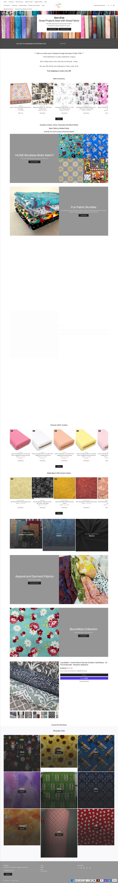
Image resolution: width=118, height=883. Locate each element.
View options (43, 113)
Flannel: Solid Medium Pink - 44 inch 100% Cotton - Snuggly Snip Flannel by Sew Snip (20, 454)
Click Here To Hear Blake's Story (59, 244)
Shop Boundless (83, 635)
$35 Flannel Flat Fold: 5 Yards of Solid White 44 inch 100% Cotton (42, 404)
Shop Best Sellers (52, 29)
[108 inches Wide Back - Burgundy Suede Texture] (86, 488)
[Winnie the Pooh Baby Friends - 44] (64, 93)
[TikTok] (90, 868)
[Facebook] (78, 868)
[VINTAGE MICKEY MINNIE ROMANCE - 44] (86, 93)
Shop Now (26, 538)
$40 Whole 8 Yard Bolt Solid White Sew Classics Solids (20, 404)
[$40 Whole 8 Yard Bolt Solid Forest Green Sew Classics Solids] (64, 389)
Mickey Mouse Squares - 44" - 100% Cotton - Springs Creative (42, 108)
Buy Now (59, 539)
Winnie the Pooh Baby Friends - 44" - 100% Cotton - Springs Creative (64, 108)
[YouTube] (87, 868)
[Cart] (113, 5)
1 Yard (61, 325)
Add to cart (20, 113)
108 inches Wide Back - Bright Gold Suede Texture (64, 502)
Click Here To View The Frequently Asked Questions (59, 367)
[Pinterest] (84, 868)
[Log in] (111, 5)
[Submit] (113, 43)
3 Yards (66, 325)
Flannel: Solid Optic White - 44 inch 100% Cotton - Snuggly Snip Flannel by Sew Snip (42, 454)
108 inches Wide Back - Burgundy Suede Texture (86, 501)
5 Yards (71, 325)
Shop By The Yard (34, 276)
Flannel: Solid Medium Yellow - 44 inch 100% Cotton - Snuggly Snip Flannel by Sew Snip (86, 454)
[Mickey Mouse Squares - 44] (42, 93)
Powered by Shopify (15, 880)
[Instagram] (81, 868)
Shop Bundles (83, 215)
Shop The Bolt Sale (34, 161)
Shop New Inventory (65, 29)
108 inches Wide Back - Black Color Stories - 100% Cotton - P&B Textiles (42, 502)
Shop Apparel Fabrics (34, 583)
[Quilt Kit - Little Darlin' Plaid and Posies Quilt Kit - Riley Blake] (20, 93)
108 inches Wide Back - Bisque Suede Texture (21, 501)
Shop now (22, 754)
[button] (11, 98)
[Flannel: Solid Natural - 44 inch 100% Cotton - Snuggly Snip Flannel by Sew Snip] (64, 440)
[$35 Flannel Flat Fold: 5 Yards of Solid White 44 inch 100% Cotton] (42, 389)
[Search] (108, 5)
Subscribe (8, 874)
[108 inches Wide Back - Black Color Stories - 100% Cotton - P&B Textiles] (42, 488)
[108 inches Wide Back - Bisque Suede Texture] (20, 488)
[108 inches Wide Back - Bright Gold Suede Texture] (64, 488)
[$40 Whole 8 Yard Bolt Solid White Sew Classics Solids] (20, 389)
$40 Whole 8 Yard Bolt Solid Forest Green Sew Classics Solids (64, 404)
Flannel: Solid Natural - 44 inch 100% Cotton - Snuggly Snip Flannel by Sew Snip (64, 454)
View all (59, 118)
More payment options (84, 336)
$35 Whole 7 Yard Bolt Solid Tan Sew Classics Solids (86, 404)
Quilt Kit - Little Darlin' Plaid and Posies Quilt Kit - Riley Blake (20, 108)
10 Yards (77, 325)
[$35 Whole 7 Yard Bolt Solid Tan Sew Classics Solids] (86, 389)
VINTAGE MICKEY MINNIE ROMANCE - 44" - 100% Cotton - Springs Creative (86, 108)
